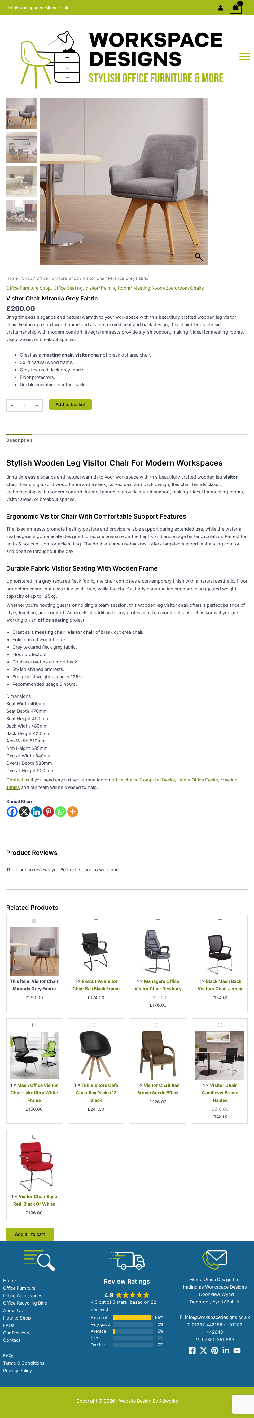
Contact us (17, 780)
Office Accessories (22, 1295)
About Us (13, 1310)
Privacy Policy (17, 1370)
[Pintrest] (214, 1350)
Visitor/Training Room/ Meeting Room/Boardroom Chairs (144, 288)
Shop (27, 278)
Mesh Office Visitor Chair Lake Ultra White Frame (34, 1093)
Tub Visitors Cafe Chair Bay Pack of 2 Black (97, 1093)
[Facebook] (12, 811)
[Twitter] (203, 1350)
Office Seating (68, 288)
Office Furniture (19, 1288)
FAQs (9, 1325)
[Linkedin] (36, 811)
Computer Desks (157, 780)
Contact (11, 1340)
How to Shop (17, 1318)
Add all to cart (30, 1234)
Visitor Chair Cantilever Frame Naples (220, 1093)
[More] (72, 811)
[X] (24, 811)
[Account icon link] (220, 8)
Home (12, 278)
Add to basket (70, 404)
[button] (199, 185)
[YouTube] (237, 1350)
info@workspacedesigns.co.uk (38, 7)
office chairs (124, 780)
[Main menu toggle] (244, 56)
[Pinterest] (48, 811)
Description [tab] (19, 440)
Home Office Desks (197, 780)
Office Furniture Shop (57, 278)
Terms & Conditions (24, 1363)
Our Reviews (16, 1333)
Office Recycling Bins (25, 1303)
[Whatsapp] (60, 811)
